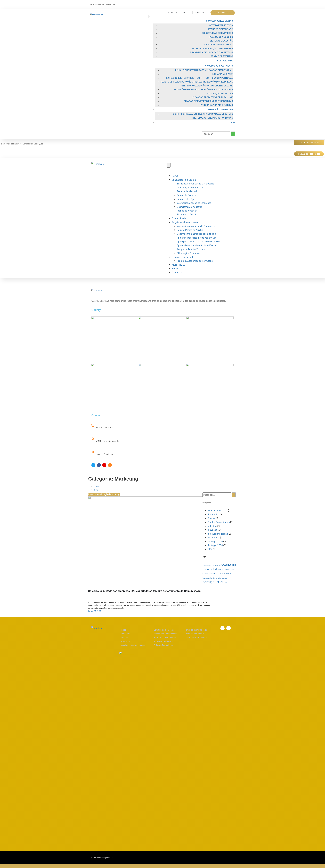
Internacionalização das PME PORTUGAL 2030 (207, 86)
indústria (222, 574)
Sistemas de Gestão (221, 41)
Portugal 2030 (215, 545)
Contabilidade (225, 61)
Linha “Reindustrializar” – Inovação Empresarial (204, 70)
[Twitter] (93, 465)
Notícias (176, 268)
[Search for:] (216, 133)
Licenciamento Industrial (218, 45)
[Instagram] (110, 465)
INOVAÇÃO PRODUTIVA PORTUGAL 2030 (212, 97)
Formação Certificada (220, 109)
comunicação (217, 565)
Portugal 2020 (215, 541)
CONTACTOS (201, 12)
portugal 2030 (213, 581)
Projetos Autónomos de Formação (212, 118)
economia (229, 564)
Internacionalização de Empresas (212, 48)
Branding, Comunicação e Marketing (211, 52)
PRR (210, 549)
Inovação (212, 529)
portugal (224, 578)
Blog (95, 490)
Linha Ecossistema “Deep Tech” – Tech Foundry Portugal (199, 78)
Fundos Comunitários (219, 522)
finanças (233, 569)
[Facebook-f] (228, 2)
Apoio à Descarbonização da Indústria (196, 245)
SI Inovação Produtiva (220, 93)
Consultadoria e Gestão (219, 21)
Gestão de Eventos (221, 56)
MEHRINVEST (173, 12)
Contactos (177, 272)
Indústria (212, 526)
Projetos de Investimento (219, 66)
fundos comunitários (210, 573)
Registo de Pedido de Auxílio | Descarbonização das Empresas (196, 82)
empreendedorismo (213, 569)
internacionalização (208, 578)
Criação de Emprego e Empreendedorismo (208, 101)
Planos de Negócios (221, 37)
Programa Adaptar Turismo (216, 105)
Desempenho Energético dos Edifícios (196, 233)
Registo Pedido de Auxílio (190, 230)
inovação (228, 574)
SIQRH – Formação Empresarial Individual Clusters (203, 114)
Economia (213, 514)
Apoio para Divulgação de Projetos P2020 (199, 241)
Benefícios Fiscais (217, 510)
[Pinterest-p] (104, 465)
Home (175, 175)
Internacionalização (98, 494)
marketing (218, 578)
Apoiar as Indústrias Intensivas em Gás (196, 237)
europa (227, 569)
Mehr (110, 857)
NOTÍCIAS (187, 12)
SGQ (233, 122)
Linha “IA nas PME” (222, 74)
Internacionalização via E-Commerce (196, 226)
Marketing (114, 494)
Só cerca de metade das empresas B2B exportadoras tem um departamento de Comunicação (144, 591)
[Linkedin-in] (232, 2)
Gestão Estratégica (221, 25)
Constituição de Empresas (217, 33)
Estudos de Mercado (220, 29)
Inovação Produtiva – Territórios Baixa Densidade (203, 89)
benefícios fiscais (207, 565)
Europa (211, 518)
